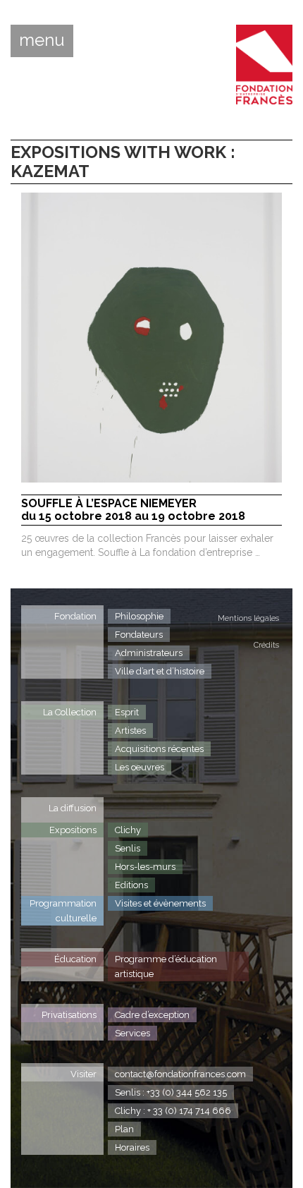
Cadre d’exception (152, 1015)
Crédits (266, 645)
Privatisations (69, 1015)
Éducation (75, 959)
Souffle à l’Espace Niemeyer (133, 509)
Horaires (132, 1147)
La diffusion (73, 808)
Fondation (75, 616)
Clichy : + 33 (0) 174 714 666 (173, 1110)
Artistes (130, 730)
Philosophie (139, 616)
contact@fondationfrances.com (180, 1074)
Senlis (127, 848)
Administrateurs (149, 653)
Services (132, 1033)
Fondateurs (139, 634)
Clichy (128, 830)
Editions (131, 885)
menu (42, 40)
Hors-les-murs (145, 866)
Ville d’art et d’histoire (159, 671)
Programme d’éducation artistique (166, 966)
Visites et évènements (160, 903)
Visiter (83, 1074)
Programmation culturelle (63, 910)
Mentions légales (248, 618)
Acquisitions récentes (159, 749)
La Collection (70, 712)
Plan (124, 1129)
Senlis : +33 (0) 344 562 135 (171, 1092)
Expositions (73, 830)
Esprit (127, 712)
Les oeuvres (139, 767)
